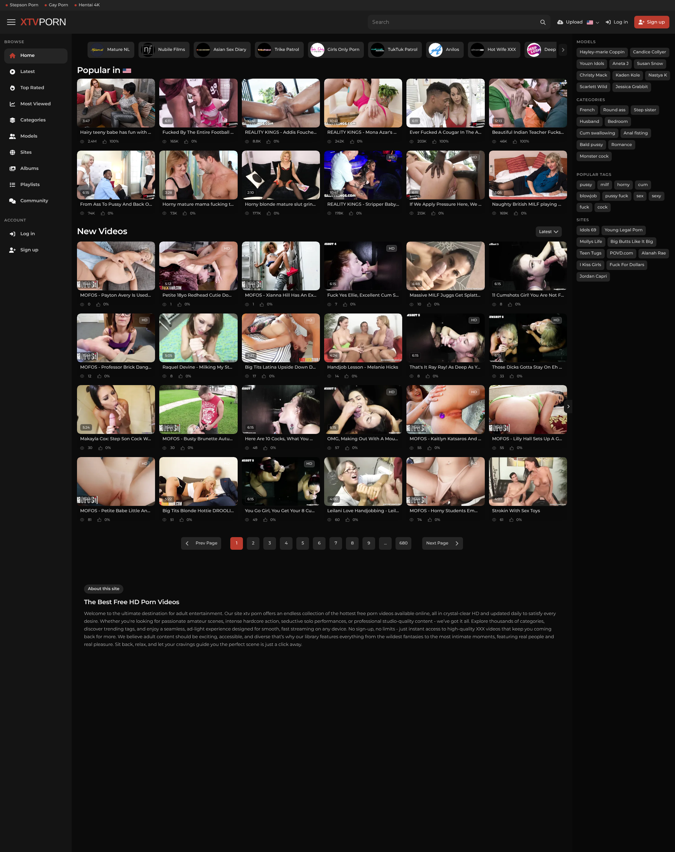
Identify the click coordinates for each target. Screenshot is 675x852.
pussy (586, 184)
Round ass (614, 110)
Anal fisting (636, 133)
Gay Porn (58, 5)
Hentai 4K (89, 5)
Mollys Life (591, 241)
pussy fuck (616, 196)
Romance (621, 144)
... (385, 543)
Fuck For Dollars (627, 265)
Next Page (437, 543)
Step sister (645, 110)
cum (643, 184)
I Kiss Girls (590, 265)
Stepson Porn (24, 5)
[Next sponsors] (563, 50)
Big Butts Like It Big (632, 241)
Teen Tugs (591, 253)
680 (403, 543)
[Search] (543, 22)
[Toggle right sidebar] (568, 406)
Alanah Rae (654, 253)
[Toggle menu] (11, 22)
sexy (656, 196)
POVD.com (621, 253)
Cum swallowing (597, 133)
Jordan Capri (593, 276)
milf (604, 184)
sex (640, 196)
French (587, 110)
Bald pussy (591, 144)
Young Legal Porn (624, 230)
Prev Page (207, 543)
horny (623, 184)
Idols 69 (588, 230)
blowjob (588, 196)
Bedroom (618, 121)
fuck (584, 207)
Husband (589, 121)
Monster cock (594, 156)
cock (603, 207)
